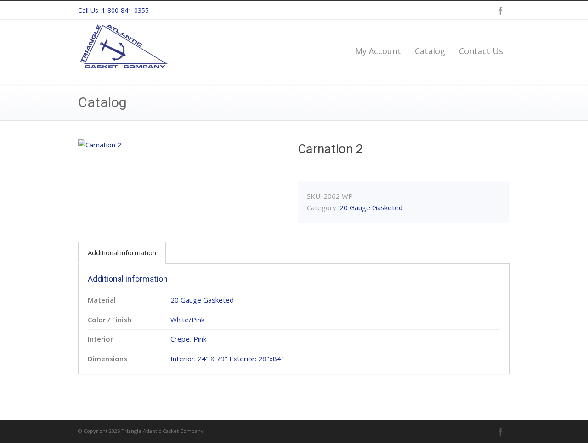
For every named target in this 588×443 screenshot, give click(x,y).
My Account (378, 50)
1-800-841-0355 (125, 10)
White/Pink (187, 319)
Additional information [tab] (122, 252)
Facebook (501, 10)
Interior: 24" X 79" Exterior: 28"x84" (227, 358)
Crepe (180, 338)
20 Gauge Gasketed (371, 207)
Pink (199, 338)
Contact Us (481, 50)
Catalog (430, 50)
